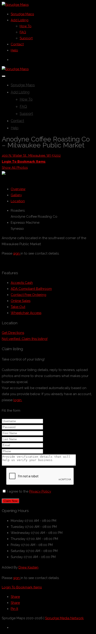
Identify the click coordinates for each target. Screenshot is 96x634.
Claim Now (10, 501)
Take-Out (18, 307)
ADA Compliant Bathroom (31, 289)
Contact (17, 44)
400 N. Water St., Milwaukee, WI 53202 (31, 156)
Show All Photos (15, 168)
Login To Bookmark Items (22, 587)
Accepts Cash (22, 283)
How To (25, 26)
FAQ (23, 32)
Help (14, 50)
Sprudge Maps (22, 14)
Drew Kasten (28, 567)
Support (26, 38)
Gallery (16, 195)
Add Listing (19, 20)
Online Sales (20, 301)
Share (15, 597)
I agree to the (29, 491)
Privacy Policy (40, 491)
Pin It (14, 609)
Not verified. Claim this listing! (25, 339)
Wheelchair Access (26, 313)
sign (17, 253)
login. (17, 400)
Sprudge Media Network (64, 618)
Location (18, 201)
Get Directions (13, 333)
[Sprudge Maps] (15, 5)
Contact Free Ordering (28, 295)
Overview (18, 189)
